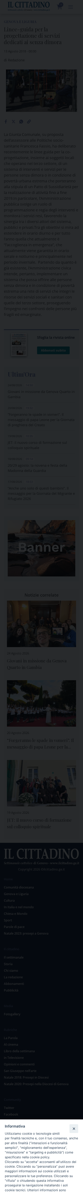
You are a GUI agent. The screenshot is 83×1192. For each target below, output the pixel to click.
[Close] (73, 1128)
